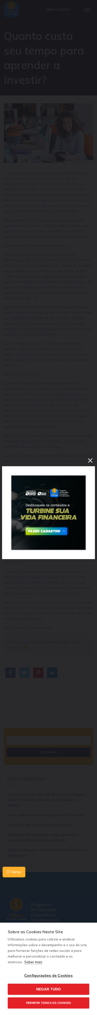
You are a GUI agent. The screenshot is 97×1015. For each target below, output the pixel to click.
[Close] (90, 460)
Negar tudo (48, 989)
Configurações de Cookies (48, 975)
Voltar (15, 872)
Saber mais (33, 962)
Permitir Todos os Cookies (48, 1002)
